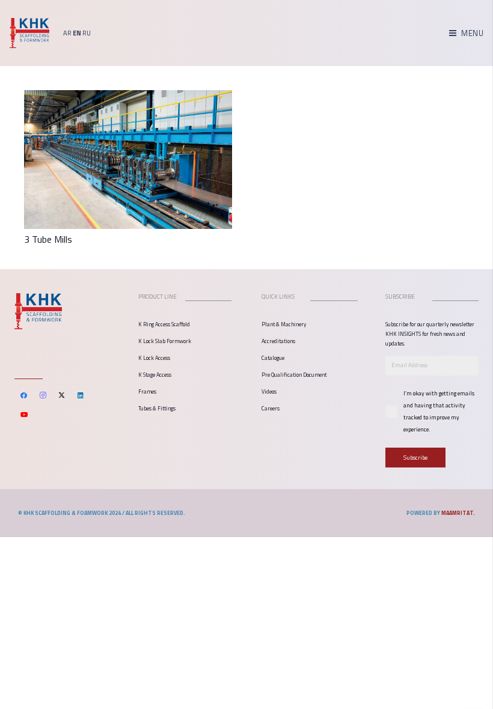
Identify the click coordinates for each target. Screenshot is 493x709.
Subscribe (415, 457)
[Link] (29, 33)
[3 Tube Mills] (128, 98)
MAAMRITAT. (458, 513)
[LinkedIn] (81, 395)
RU (86, 33)
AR (67, 33)
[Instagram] (43, 395)
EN (77, 33)
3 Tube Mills (48, 239)
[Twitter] (62, 395)
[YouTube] (24, 414)
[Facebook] (24, 395)
